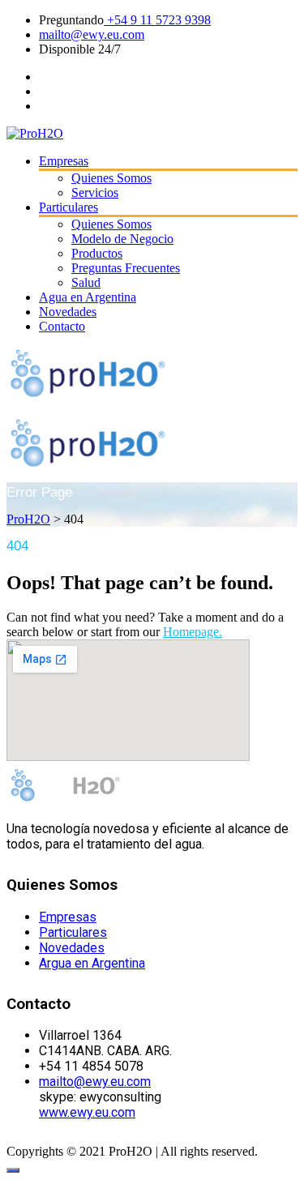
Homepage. (192, 632)
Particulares (68, 207)
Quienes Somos (111, 178)
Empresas (63, 161)
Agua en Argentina (87, 297)
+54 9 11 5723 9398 (157, 20)
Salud (86, 282)
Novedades (67, 312)
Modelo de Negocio (122, 239)
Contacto (62, 326)
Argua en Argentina (92, 963)
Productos (96, 253)
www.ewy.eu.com (87, 1112)
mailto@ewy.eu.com (91, 34)
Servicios (94, 192)
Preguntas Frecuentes (125, 268)
